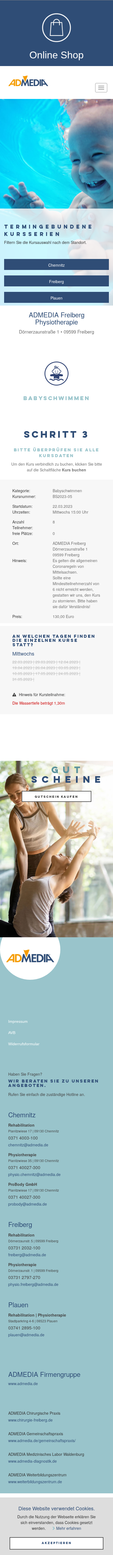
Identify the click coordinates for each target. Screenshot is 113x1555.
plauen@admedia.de (26, 1334)
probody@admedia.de (27, 1204)
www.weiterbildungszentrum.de (35, 1481)
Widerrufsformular (23, 1044)
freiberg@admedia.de (27, 1254)
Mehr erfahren (68, 1528)
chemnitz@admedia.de (28, 1144)
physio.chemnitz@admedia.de (34, 1174)
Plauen (56, 298)
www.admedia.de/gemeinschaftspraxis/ (42, 1440)
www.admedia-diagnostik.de (32, 1461)
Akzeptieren (57, 1543)
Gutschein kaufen (56, 797)
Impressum (18, 1021)
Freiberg (56, 281)
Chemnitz (56, 265)
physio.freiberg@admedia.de (33, 1284)
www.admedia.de (23, 1383)
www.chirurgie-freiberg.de (30, 1420)
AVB (11, 1032)
